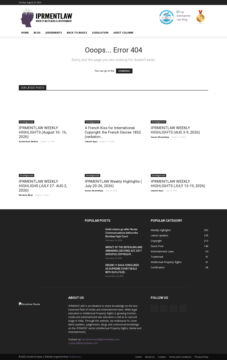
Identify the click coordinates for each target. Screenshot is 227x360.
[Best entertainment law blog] (166, 17)
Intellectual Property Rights (166, 262)
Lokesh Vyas (91, 141)
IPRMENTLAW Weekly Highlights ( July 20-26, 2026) (113, 183)
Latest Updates (159, 235)
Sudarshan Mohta (28, 141)
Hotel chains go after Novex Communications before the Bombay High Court (121, 233)
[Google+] (193, 2)
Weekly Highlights (161, 230)
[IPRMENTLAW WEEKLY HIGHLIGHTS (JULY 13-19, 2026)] (179, 163)
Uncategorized (26, 122)
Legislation (100, 32)
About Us (149, 356)
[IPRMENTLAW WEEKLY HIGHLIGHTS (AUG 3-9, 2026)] (179, 109)
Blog (37, 32)
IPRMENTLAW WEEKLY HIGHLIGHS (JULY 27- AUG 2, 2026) (43, 185)
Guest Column (123, 32)
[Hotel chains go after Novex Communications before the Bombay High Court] (94, 234)
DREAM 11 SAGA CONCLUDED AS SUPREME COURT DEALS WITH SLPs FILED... (122, 269)
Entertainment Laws (162, 251)
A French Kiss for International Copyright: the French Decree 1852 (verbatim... (113, 132)
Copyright (156, 240)
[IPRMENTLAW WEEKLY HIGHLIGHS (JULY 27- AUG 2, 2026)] (47, 163)
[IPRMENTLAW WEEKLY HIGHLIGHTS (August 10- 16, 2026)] (47, 109)
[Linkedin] (199, 2)
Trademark (157, 256)
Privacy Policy (201, 356)
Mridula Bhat (26, 195)
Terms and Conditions (180, 356)
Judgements (53, 32)
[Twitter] (205, 2)
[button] (204, 32)
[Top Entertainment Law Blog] (183, 17)
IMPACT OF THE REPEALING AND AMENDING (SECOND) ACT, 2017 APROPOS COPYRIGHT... (123, 251)
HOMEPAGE (124, 71)
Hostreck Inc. (74, 356)
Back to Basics (77, 32)
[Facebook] (188, 2)
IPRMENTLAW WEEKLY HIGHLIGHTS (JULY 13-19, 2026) (178, 183)
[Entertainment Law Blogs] (200, 17)
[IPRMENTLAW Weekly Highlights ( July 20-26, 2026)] (113, 163)
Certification (158, 267)
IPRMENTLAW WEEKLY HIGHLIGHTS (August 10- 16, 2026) (43, 132)
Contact (162, 356)
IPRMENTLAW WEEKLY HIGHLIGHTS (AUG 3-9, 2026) (175, 130)
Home (25, 32)
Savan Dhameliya (160, 137)
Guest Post (157, 246)
